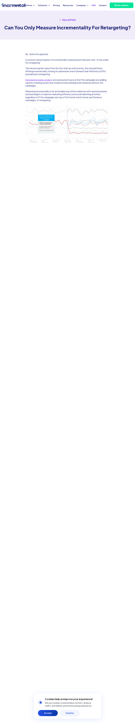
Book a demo (122, 5)
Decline (70, 713)
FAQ (94, 5)
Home (17, 5)
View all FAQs (69, 19)
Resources (68, 5)
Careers (103, 5)
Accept (48, 713)
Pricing (56, 5)
